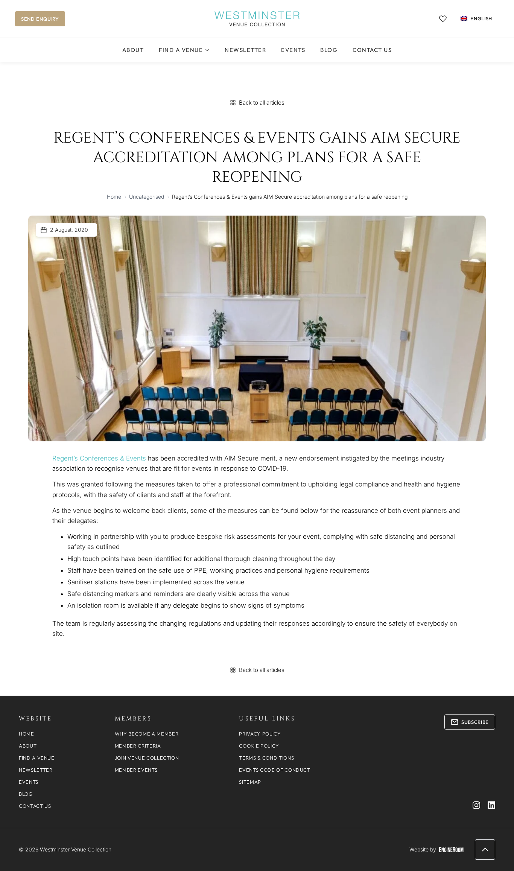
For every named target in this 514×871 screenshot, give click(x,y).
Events (293, 49)
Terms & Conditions (266, 758)
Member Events (136, 770)
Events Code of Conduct (274, 770)
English (481, 18)
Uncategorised (146, 196)
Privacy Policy (260, 734)
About (133, 49)
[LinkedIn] (491, 805)
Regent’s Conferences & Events (99, 458)
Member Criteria (138, 746)
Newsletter (245, 49)
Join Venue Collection (147, 758)
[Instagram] (476, 805)
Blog (329, 49)
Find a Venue (181, 49)
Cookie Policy (259, 746)
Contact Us (372, 49)
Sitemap (250, 782)
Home (114, 196)
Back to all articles (261, 102)
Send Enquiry (40, 19)
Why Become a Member (146, 734)
